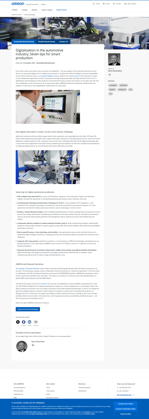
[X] (18, 322)
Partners (82, 384)
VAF (31, 273)
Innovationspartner (84, 387)
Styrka (48, 394)
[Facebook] (23, 322)
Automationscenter (52, 397)
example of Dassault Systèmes (29, 268)
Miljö (15, 397)
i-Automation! (50, 391)
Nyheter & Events (62, 10)
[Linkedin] (29, 322)
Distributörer (82, 391)
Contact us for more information (28, 309)
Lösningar (24, 10)
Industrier (34, 10)
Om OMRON (19, 384)
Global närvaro (18, 394)
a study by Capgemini (47, 76)
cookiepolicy (87, 412)
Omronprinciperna (19, 387)
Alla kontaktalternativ (124, 395)
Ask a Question (124, 391)
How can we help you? (126, 384)
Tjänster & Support (46, 10)
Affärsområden (18, 391)
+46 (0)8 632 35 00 (125, 387)
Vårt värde (50, 384)
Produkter (15, 10)
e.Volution (43, 284)
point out (78, 76)
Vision (48, 387)
